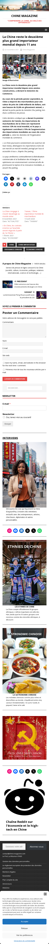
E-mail (5, 348)
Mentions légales (9, 872)
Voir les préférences (24, 935)
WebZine (6, 888)
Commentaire (8, 322)
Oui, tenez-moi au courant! (18, 417)
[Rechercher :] (24, 388)
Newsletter (8, 414)
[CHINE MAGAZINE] (24, 10)
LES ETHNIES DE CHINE (24, 606)
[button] (45, 894)
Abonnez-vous (36, 846)
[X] (33, 530)
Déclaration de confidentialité (24, 941)
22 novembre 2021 (12, 49)
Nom (5, 341)
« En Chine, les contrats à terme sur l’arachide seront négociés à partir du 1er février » (12, 229)
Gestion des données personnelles (16, 861)
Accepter (24, 921)
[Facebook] (15, 530)
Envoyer (8, 424)
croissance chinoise (13, 249)
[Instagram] (9, 530)
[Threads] (27, 530)
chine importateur (26, 245)
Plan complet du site (10, 880)
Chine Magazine (28, 49)
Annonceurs (7, 884)
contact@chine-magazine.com (14, 854)
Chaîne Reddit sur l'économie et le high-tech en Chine (22, 825)
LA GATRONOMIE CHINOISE (24, 695)
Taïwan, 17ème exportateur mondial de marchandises (34, 213)
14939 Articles (39, 263)
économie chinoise (34, 249)
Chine (11, 245)
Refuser (24, 928)
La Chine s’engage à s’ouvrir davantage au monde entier (11, 213)
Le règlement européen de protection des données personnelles (22, 866)
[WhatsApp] (39, 530)
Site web (6, 355)
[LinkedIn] (21, 530)
